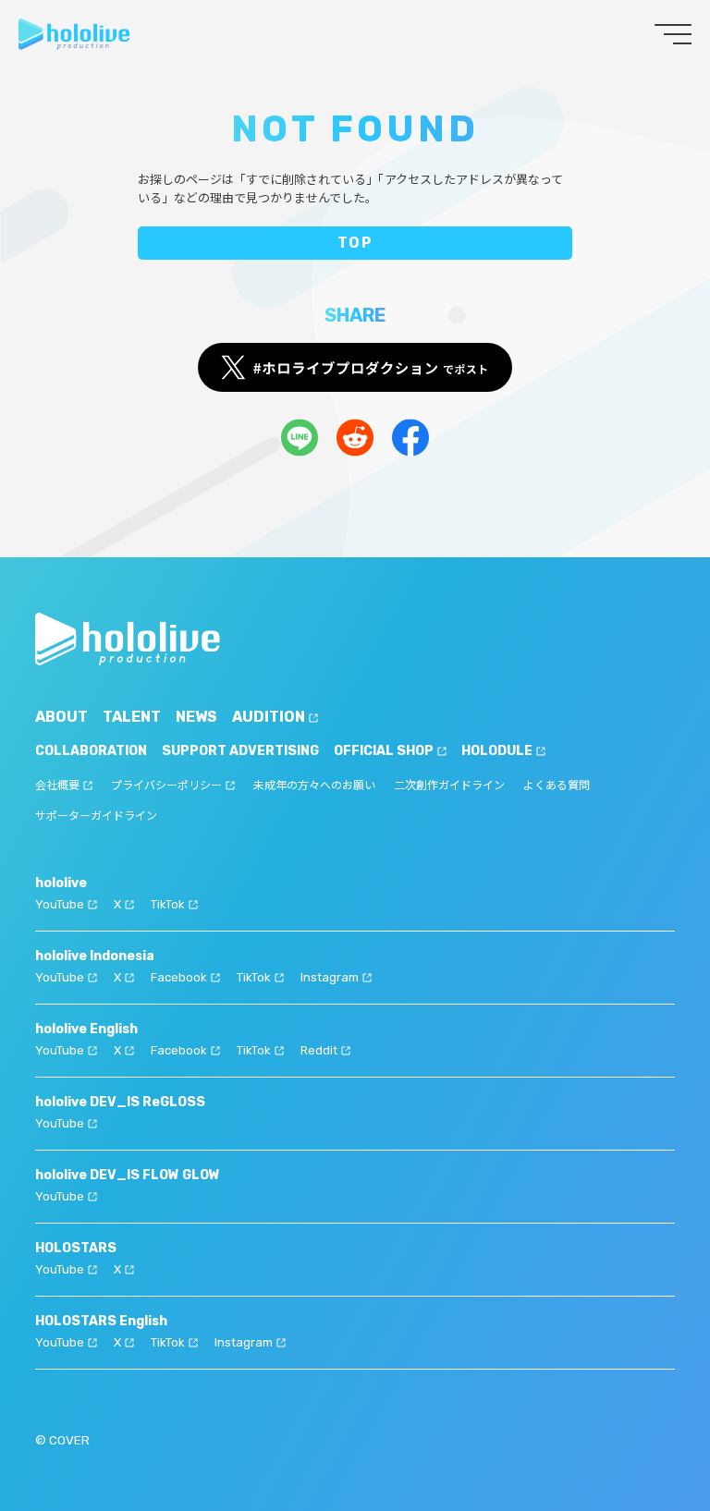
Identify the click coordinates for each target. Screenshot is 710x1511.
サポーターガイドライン (96, 816)
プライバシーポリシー (166, 785)
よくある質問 (556, 785)
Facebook (179, 977)
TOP (355, 242)
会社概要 (57, 785)
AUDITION (268, 716)
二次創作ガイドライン (449, 785)
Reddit (318, 1050)
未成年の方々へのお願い (314, 785)
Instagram (329, 977)
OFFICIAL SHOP (384, 751)
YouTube (59, 904)
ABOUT (61, 716)
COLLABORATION (91, 751)
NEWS (196, 716)
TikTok (168, 904)
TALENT (132, 716)
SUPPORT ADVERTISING (240, 751)
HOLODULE (496, 751)
